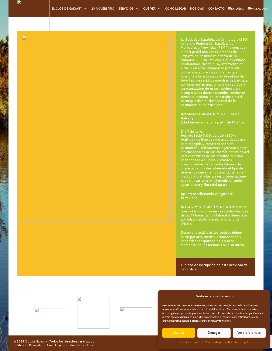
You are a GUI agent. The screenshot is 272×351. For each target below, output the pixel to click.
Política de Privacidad (28, 345)
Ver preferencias (249, 333)
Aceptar (178, 333)
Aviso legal (241, 342)
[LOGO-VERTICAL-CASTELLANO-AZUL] (93, 313)
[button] (85, 8)
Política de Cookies (79, 345)
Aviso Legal (55, 345)
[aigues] (136, 312)
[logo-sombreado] (33, 16)
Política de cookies (191, 342)
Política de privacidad (218, 342)
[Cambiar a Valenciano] (258, 8)
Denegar (214, 333)
